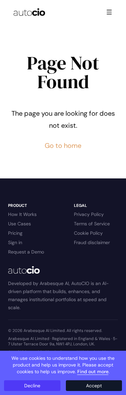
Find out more (93, 372)
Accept (94, 386)
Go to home (63, 145)
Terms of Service (92, 224)
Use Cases (19, 224)
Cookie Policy (88, 233)
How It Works (22, 214)
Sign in (15, 242)
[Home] (29, 12)
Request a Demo (26, 252)
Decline (32, 386)
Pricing (15, 233)
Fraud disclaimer (92, 242)
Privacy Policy (89, 214)
